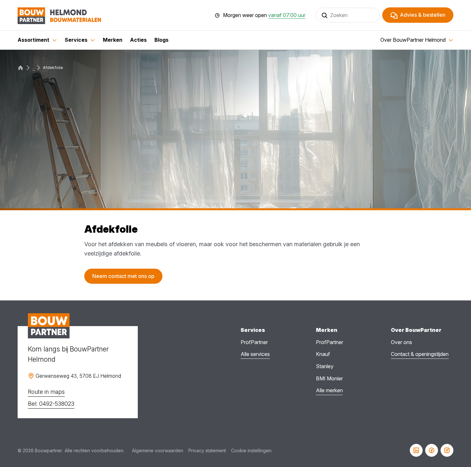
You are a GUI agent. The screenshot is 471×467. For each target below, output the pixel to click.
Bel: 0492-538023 (51, 403)
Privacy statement (207, 450)
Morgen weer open (264, 15)
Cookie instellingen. (251, 450)
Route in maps (46, 391)
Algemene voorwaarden (157, 450)
